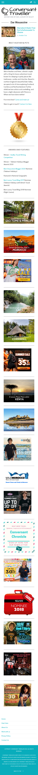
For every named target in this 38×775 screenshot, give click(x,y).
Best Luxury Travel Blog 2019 (14, 180)
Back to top (17, 771)
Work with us (5, 732)
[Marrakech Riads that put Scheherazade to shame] (8, 32)
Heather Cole (23, 35)
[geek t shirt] (17, 644)
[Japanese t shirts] (17, 282)
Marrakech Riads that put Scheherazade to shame (26, 30)
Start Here (4, 723)
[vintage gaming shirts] (17, 675)
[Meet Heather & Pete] (19, 69)
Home (3, 719)
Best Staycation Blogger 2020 (14, 169)
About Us (4, 727)
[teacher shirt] (17, 581)
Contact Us (5, 740)
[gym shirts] (17, 371)
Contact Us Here (25, 104)
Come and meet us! (22, 100)
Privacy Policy (5, 736)
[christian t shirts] (17, 460)
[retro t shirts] (17, 706)
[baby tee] (17, 513)
